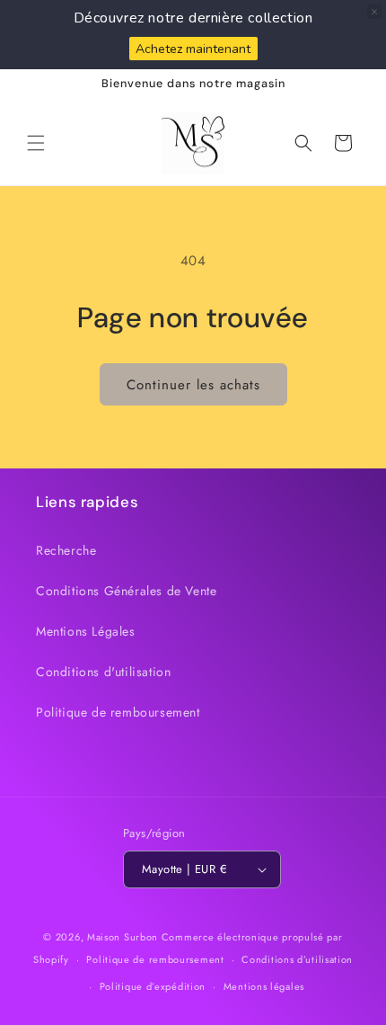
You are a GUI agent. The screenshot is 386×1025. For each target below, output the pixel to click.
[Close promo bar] (374, 11)
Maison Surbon (122, 937)
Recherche (66, 550)
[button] (36, 143)
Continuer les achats (193, 385)
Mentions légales (264, 986)
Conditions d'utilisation (103, 672)
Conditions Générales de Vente (126, 591)
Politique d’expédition (153, 986)
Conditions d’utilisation (297, 959)
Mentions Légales (86, 631)
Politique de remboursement (118, 712)
